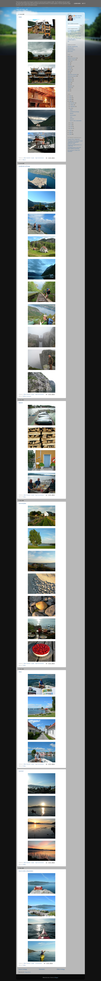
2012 (70, 96)
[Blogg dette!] (50, 158)
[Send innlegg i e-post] (46, 157)
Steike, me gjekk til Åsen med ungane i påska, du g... (74, 36)
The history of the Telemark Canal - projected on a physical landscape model (75, 142)
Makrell (21, 402)
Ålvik (69, 90)
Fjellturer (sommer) (27, 396)
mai (71, 124)
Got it (83, 3)
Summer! (21, 771)
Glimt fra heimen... (72, 49)
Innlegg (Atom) (27, 972)
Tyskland (70, 87)
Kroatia (69, 67)
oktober (72, 104)
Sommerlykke (22, 503)
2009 (70, 99)
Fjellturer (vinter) (71, 59)
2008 (70, 101)
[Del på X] (51, 158)
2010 (70, 97)
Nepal (69, 71)
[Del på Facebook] (52, 158)
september (72, 106)
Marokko (69, 69)
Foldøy (24, 496)
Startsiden (42, 969)
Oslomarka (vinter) (72, 76)
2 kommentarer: (38, 963)
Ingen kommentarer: (39, 157)
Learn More (77, 3)
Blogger (56, 977)
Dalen (20, 17)
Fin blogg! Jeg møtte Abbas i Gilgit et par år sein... (74, 31)
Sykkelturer (70, 86)
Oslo (69, 72)
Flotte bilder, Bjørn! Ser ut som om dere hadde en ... (74, 39)
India (69, 63)
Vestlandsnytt (70, 48)
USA (69, 89)
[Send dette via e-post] (48, 158)
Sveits (69, 84)
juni (71, 122)
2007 (70, 130)
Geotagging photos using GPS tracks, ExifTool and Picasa (74, 148)
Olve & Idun (70, 51)
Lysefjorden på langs (24, 166)
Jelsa (20, 672)
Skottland (70, 81)
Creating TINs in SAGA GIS (73, 139)
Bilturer (24, 159)
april (71, 126)
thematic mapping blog (73, 46)
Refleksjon (70, 79)
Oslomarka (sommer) (72, 74)
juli (71, 108)
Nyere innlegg (23, 969)
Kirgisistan (70, 66)
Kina (69, 64)
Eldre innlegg (61, 969)
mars (71, 128)
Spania (69, 82)
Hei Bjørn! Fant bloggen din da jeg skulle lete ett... (74, 34)
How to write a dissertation (26, 871)
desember (72, 102)
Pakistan (69, 77)
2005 (70, 134)
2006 (70, 132)
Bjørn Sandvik (78, 15)
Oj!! (68, 41)
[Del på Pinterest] (54, 158)
